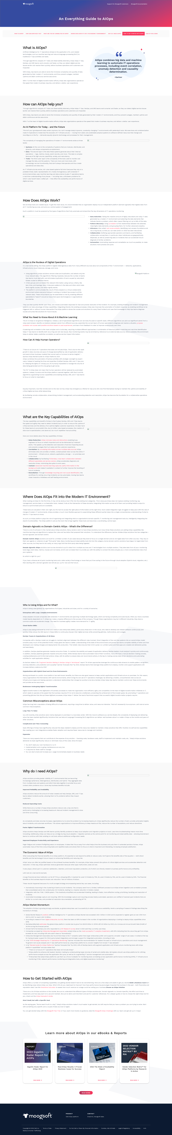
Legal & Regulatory (124, 1128)
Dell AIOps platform (72, 1116)
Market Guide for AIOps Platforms (42, 945)
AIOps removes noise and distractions (54, 440)
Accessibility (136, 1128)
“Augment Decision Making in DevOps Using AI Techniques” (59, 662)
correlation (112, 223)
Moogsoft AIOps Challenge (104, 1011)
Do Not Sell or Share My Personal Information (83, 1128)
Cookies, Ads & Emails (108, 1128)
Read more (36, 1080)
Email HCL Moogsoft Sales (95, 1116)
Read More (86, 1093)
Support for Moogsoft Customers (117, 4)
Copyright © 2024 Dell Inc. (31, 1128)
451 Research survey (68, 929)
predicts (45, 915)
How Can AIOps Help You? (33, 33)
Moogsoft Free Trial (53, 1011)
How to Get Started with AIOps (134, 33)
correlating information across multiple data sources (58, 449)
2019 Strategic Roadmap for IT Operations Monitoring (48, 940)
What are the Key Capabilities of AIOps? (56, 33)
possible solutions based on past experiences (56, 325)
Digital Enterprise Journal (54, 919)
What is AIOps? (18, 33)
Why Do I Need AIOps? (114, 33)
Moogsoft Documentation (139, 4)
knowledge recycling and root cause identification (62, 473)
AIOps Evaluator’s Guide (44, 996)
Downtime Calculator (48, 987)
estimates (43, 924)
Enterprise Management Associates (55, 931)
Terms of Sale (47, 1128)
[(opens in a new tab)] (38, 1053)
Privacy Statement (60, 1128)
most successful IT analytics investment (96, 931)
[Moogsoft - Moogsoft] (28, 4)
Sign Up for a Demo (152, 33)
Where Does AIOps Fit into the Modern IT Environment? (88, 33)
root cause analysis (113, 228)
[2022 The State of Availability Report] (102, 1053)
